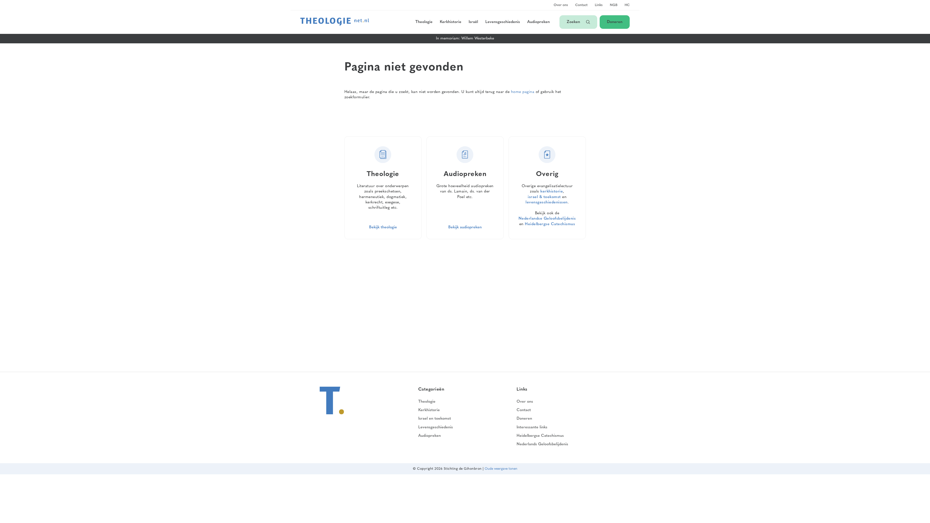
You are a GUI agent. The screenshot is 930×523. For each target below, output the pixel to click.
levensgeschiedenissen (547, 202)
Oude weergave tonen (501, 469)
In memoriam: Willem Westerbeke (465, 38)
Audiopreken (538, 22)
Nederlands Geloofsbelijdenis (542, 444)
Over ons (561, 5)
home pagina (523, 92)
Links (599, 5)
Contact (581, 5)
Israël (473, 22)
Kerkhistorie (450, 22)
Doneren (614, 22)
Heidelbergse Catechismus (550, 224)
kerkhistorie (551, 191)
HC (627, 5)
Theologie (424, 22)
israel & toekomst (544, 197)
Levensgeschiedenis (502, 22)
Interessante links (532, 427)
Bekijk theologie (383, 227)
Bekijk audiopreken (465, 227)
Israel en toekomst (434, 419)
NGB (613, 5)
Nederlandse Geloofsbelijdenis (547, 219)
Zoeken (574, 22)
